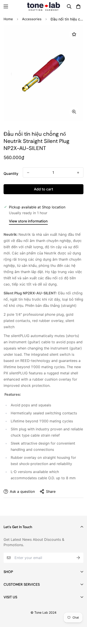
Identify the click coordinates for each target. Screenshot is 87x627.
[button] (78, 6)
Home (8, 19)
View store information (28, 221)
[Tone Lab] (43, 6)
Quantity (11, 173)
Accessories (31, 19)
